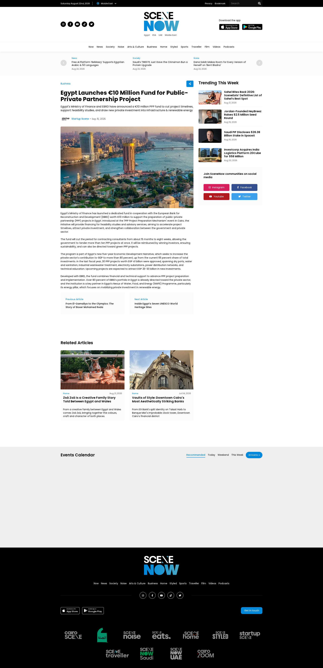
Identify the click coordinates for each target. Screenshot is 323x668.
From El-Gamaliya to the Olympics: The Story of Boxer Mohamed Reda (90, 305)
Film (207, 47)
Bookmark (220, 3)
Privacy (208, 3)
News (100, 47)
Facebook (246, 187)
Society (110, 47)
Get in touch (251, 610)
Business (152, 47)
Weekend (223, 455)
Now (91, 47)
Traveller (196, 47)
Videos (216, 47)
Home (163, 47)
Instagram (218, 187)
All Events (253, 455)
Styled (174, 47)
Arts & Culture (135, 47)
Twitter (246, 196)
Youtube (219, 196)
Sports (184, 47)
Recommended (195, 455)
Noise (121, 47)
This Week (237, 455)
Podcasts (229, 47)
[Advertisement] (122, 326)
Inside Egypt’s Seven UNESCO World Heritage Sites (156, 305)
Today (211, 455)
